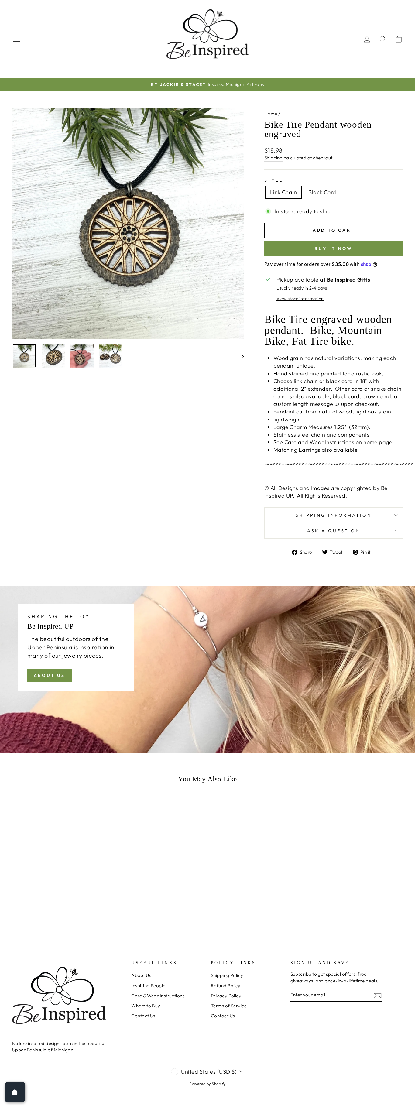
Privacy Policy (226, 996)
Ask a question (333, 530)
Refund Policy (226, 986)
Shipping (273, 158)
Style (273, 180)
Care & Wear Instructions (157, 996)
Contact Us (143, 1016)
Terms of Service (229, 1006)
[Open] (15, 1092)
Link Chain (283, 192)
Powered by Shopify (207, 1083)
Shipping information (334, 515)
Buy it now (333, 248)
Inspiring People (148, 986)
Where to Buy (145, 1006)
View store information (300, 298)
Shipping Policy (227, 975)
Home (270, 114)
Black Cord (322, 192)
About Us (49, 675)
